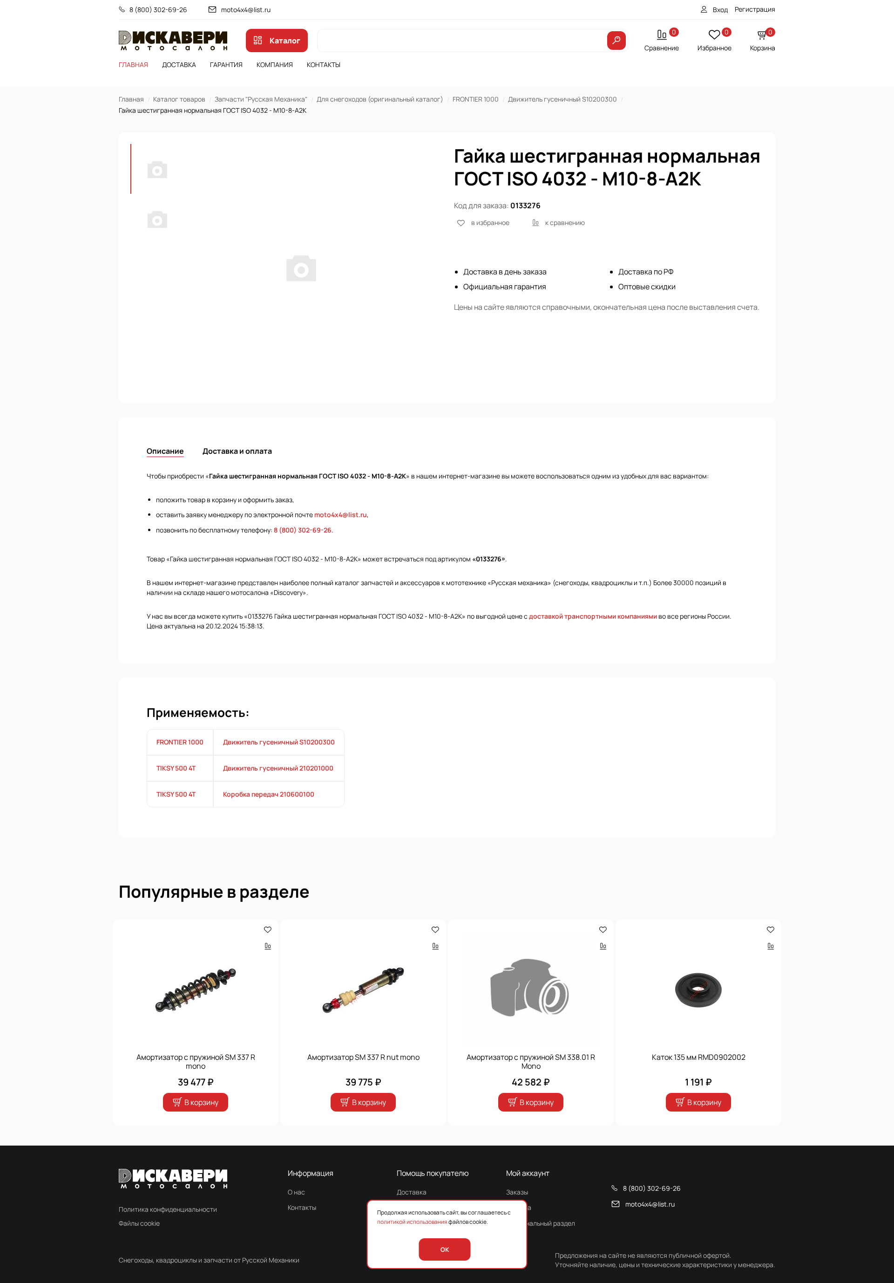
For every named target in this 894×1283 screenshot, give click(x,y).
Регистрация (755, 9)
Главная (133, 64)
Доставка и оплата (237, 451)
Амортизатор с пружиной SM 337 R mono (195, 1061)
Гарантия (226, 64)
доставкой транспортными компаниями (593, 616)
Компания (275, 64)
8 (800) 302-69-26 (158, 9)
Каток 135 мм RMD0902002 (698, 1057)
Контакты (323, 64)
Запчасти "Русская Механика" (261, 99)
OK (444, 1249)
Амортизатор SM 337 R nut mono (363, 1057)
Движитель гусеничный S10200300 (562, 99)
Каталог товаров (179, 99)
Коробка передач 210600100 (268, 794)
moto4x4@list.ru (246, 9)
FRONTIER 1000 (476, 99)
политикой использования (412, 1222)
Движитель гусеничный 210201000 (278, 768)
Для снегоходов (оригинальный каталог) (380, 99)
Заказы (517, 1191)
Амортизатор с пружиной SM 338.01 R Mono (531, 1061)
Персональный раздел (540, 1223)
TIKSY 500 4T (176, 768)
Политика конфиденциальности (168, 1209)
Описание (165, 451)
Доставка (179, 64)
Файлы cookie (139, 1223)
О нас (296, 1191)
